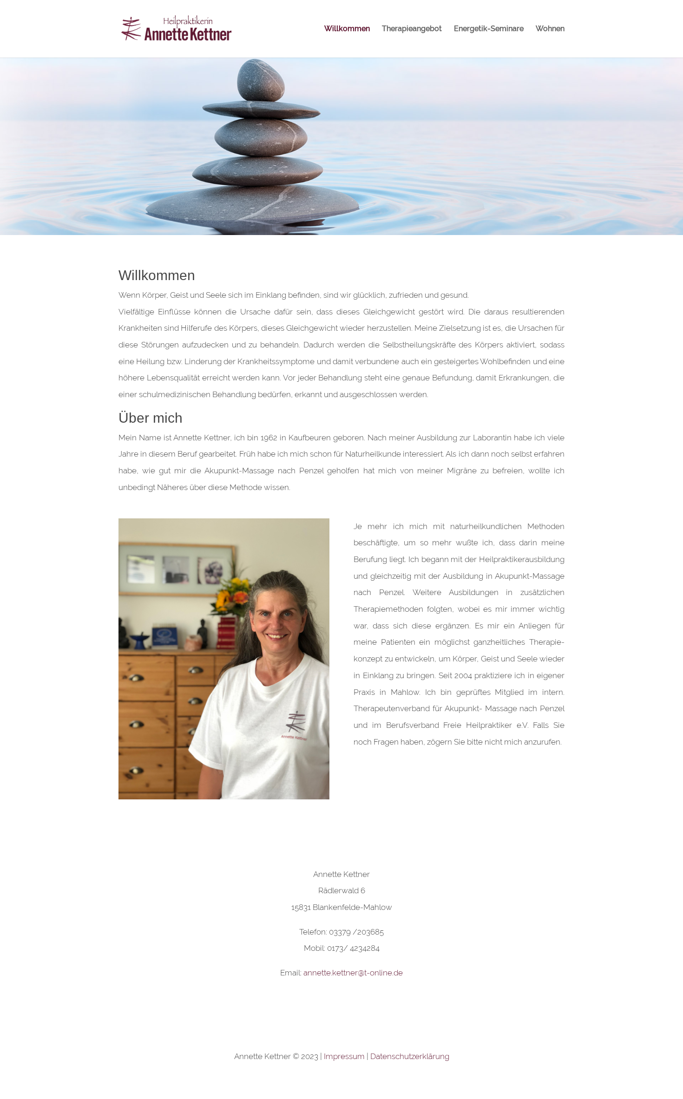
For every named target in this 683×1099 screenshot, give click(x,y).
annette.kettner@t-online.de (353, 972)
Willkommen (347, 29)
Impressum (344, 1056)
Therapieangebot (412, 29)
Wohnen (550, 29)
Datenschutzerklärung (409, 1056)
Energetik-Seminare (489, 29)
